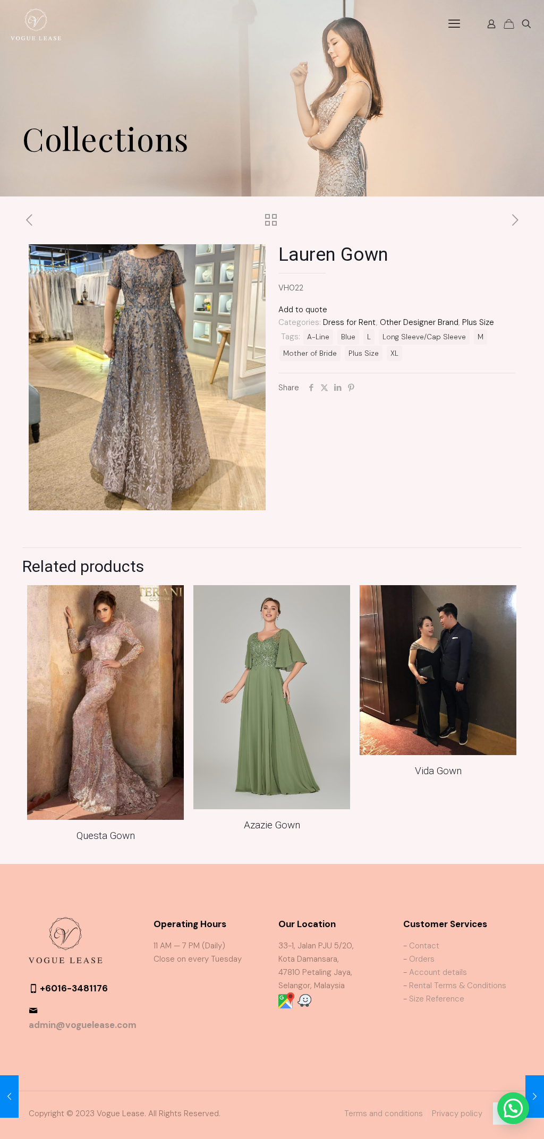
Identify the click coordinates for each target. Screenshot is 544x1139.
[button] (513, 1108)
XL (394, 353)
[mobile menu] (454, 24)
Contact (424, 945)
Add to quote (302, 309)
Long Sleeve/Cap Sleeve (424, 336)
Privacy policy (457, 1113)
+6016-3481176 (74, 988)
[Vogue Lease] (36, 24)
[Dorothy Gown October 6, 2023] (9, 1096)
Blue (348, 336)
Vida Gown (438, 771)
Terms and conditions (383, 1113)
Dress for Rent (349, 322)
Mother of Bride (310, 353)
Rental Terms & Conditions (457, 985)
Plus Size (478, 322)
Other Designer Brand (419, 322)
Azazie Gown (272, 825)
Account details (438, 972)
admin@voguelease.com (83, 1025)
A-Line (318, 336)
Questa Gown (105, 835)
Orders (422, 959)
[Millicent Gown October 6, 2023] (534, 1096)
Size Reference (436, 999)
